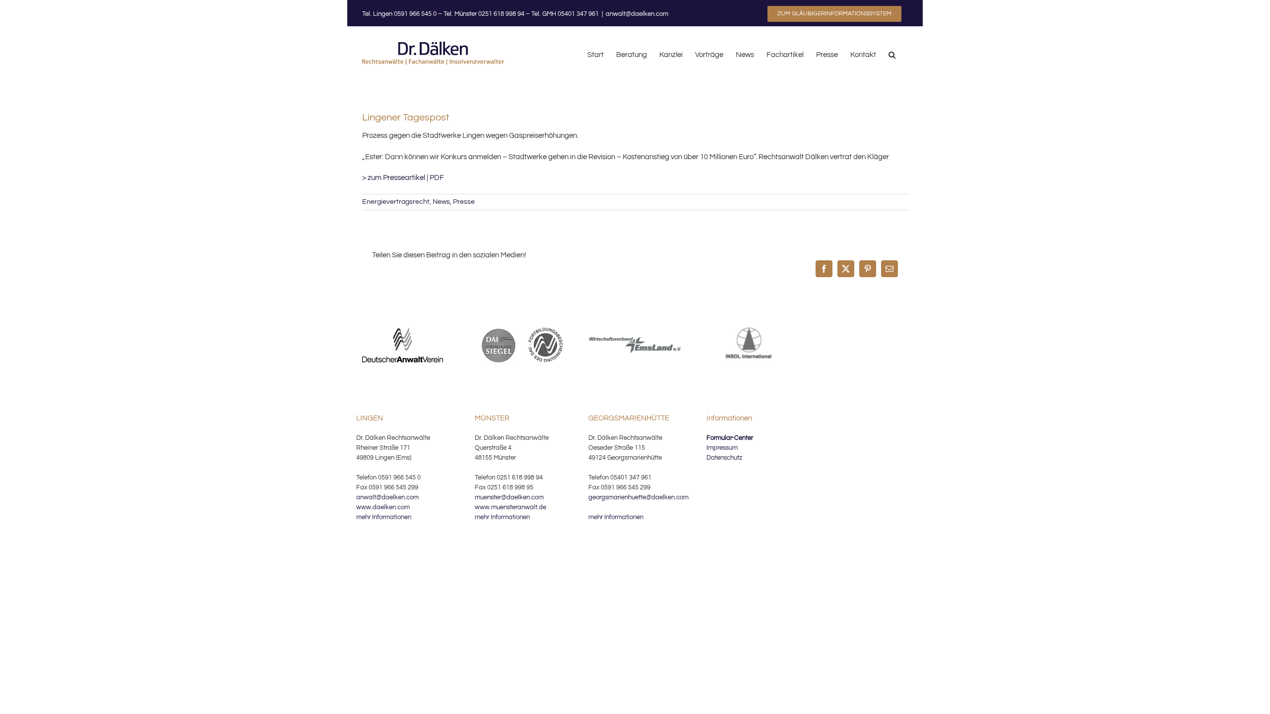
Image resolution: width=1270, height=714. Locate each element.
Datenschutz (724, 457)
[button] (892, 54)
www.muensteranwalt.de (510, 507)
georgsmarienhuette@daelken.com (638, 497)
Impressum (722, 447)
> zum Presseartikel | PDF (403, 177)
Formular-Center (729, 437)
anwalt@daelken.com (637, 13)
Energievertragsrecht (396, 201)
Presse (464, 201)
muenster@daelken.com (509, 497)
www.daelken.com (383, 507)
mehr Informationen (383, 517)
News (441, 201)
